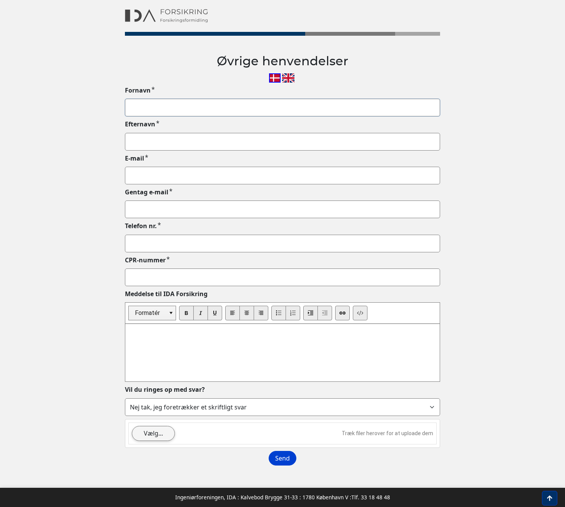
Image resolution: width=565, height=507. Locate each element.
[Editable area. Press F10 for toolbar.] (282, 352)
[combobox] (152, 313)
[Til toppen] (549, 498)
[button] (171, 313)
